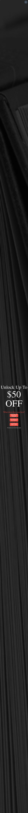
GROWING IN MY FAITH (14, 420)
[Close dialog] (26, 2)
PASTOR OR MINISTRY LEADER (14, 415)
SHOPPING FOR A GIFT (14, 424)
